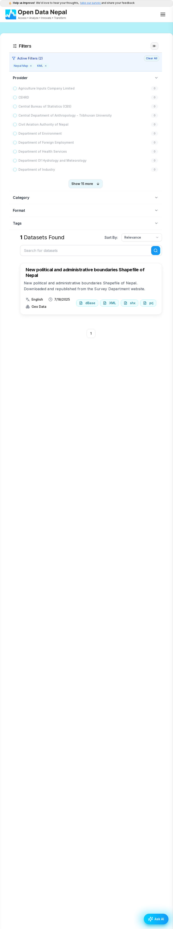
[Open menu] (163, 14)
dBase (90, 303)
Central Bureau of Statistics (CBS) (44, 106)
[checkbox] (15, 88)
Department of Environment (40, 133)
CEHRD (23, 97)
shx (132, 303)
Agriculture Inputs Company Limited (46, 88)
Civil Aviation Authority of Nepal (43, 124)
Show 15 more (82, 184)
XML (112, 303)
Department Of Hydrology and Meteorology (52, 160)
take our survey (90, 3)
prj (151, 303)
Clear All (151, 58)
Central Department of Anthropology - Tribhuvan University (65, 115)
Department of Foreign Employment (46, 142)
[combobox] (141, 237)
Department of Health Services (42, 151)
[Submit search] (155, 250)
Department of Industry (36, 169)
